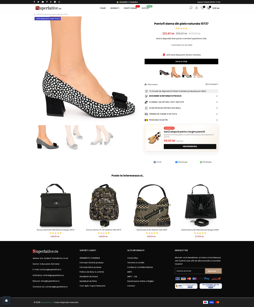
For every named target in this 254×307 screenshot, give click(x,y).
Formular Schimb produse (91, 262)
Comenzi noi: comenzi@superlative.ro (50, 286)
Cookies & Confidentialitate (140, 267)
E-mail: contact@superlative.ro (47, 269)
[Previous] (38, 72)
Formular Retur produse (90, 267)
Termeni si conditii (135, 262)
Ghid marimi (152, 84)
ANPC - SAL (132, 276)
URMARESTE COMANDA (90, 258)
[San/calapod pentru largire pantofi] (154, 137)
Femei (103, 8)
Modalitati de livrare (89, 276)
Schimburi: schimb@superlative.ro (48, 275)
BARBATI (114, 8)
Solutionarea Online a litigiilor (140, 281)
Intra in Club (181, 61)
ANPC (129, 272)
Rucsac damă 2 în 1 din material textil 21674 (103, 230)
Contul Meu (132, 258)
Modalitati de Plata (88, 281)
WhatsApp (207, 162)
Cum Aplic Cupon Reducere (92, 285)
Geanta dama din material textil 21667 (152, 230)
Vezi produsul (190, 146)
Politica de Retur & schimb (92, 272)
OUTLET (147, 8)
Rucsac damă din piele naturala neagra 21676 (55, 230)
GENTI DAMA (131, 8)
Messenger (182, 162)
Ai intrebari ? (213, 84)
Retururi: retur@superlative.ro (46, 281)
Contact (131, 285)
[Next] (138, 72)
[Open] (6, 300)
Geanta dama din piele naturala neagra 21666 (200, 230)
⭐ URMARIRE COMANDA (127, 2)
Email (158, 162)
